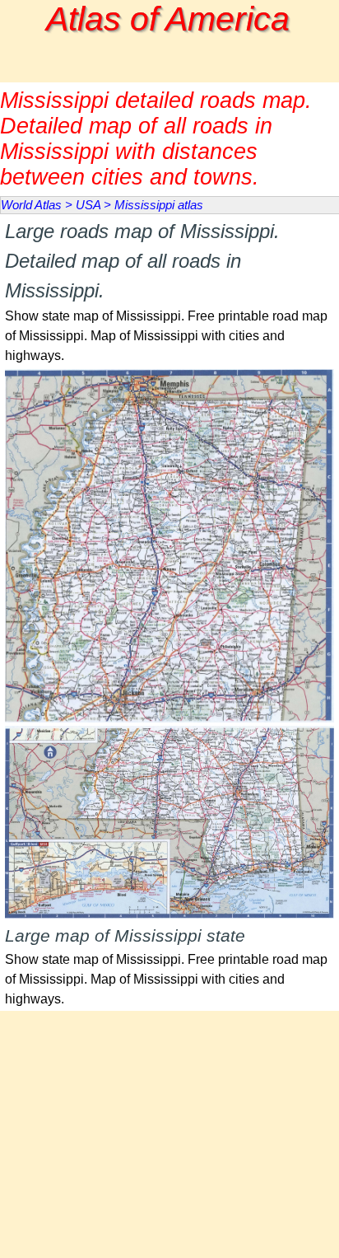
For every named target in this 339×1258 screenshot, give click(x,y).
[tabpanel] (169, 291)
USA (88, 205)
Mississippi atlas (158, 205)
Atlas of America (168, 19)
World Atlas (31, 205)
